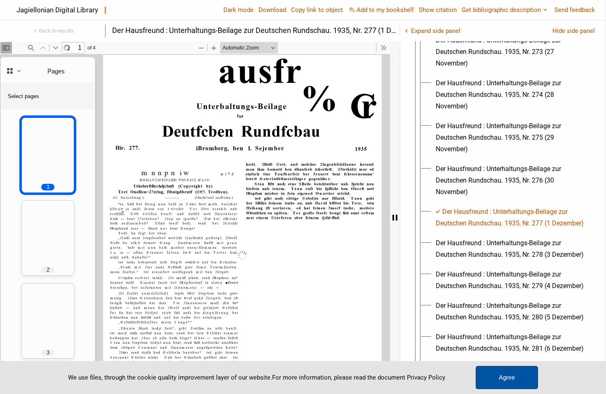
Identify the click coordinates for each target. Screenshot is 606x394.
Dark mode (238, 10)
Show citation (438, 10)
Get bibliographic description (501, 10)
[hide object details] (395, 217)
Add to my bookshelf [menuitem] (385, 10)
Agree (507, 377)
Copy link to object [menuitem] (317, 10)
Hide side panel (573, 31)
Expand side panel (435, 31)
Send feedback (574, 10)
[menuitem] (510, 52)
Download (272, 10)
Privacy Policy (426, 377)
